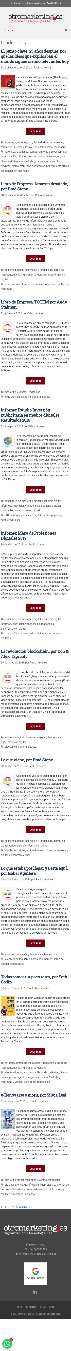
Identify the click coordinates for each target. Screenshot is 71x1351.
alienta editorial (13, 1072)
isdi (7, 633)
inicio (19, 1307)
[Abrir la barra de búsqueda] (66, 30)
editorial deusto (41, 396)
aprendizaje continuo (16, 151)
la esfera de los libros (17, 959)
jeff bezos (54, 284)
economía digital (14, 269)
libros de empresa (41, 959)
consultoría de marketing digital (23, 501)
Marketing (54, 1077)
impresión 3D (47, 1184)
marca (15, 166)
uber (27, 855)
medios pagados (51, 515)
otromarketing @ (37, 1254)
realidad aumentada (12, 1194)
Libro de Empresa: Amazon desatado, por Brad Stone (34, 186)
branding (26, 396)
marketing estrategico (32, 166)
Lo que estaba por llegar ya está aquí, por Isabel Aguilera (34, 870)
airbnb (8, 850)
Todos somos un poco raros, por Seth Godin (34, 979)
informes (19, 147)
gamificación (31, 1184)
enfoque (9, 954)
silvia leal (29, 1194)
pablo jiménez (56, 1189)
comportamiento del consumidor (48, 151)
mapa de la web (47, 1307)
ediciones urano (37, 284)
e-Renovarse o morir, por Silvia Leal (33, 1095)
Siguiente (23, 1206)
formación (6, 147)
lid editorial (19, 1189)
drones (19, 1184)
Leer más (35, 131)
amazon (9, 284)
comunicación (9, 156)
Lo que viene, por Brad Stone (27, 760)
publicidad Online (11, 520)
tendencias (60, 147)
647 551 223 (55, 3)
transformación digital (27, 510)
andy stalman (12, 396)
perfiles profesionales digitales (28, 633)
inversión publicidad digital (25, 515)
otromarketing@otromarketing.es (29, 3)
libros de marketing (36, 737)
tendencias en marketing (15, 170)
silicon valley (16, 855)
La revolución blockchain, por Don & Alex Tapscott (35, 654)
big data (9, 1184)
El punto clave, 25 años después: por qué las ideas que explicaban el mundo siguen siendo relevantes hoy (35, 56)
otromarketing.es (37, 1189)
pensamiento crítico (57, 166)
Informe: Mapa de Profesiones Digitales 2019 (28, 535)
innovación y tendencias (39, 147)
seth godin (30, 1081)
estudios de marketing (51, 142)
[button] (7, 1344)
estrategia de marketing (22, 161)
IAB (7, 515)
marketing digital (23, 274)
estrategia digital (27, 142)
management (32, 1077)
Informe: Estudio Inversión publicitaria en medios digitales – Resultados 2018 (32, 415)
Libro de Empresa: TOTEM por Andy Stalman (34, 304)
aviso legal (31, 1307)
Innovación (43, 161)
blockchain (11, 746)
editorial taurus (47, 156)
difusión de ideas (28, 156)
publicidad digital (51, 505)
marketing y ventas (15, 392)
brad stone (21, 284)
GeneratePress (53, 1314)
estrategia (10, 142)
